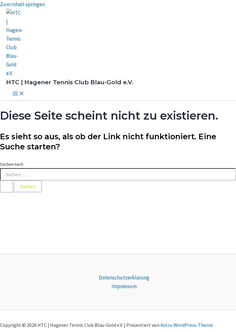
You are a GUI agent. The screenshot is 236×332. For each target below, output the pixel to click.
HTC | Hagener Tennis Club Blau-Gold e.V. (69, 82)
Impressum (124, 286)
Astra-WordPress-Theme (186, 325)
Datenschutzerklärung (124, 277)
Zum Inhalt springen (22, 4)
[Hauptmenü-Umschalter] (18, 93)
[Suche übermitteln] (6, 186)
